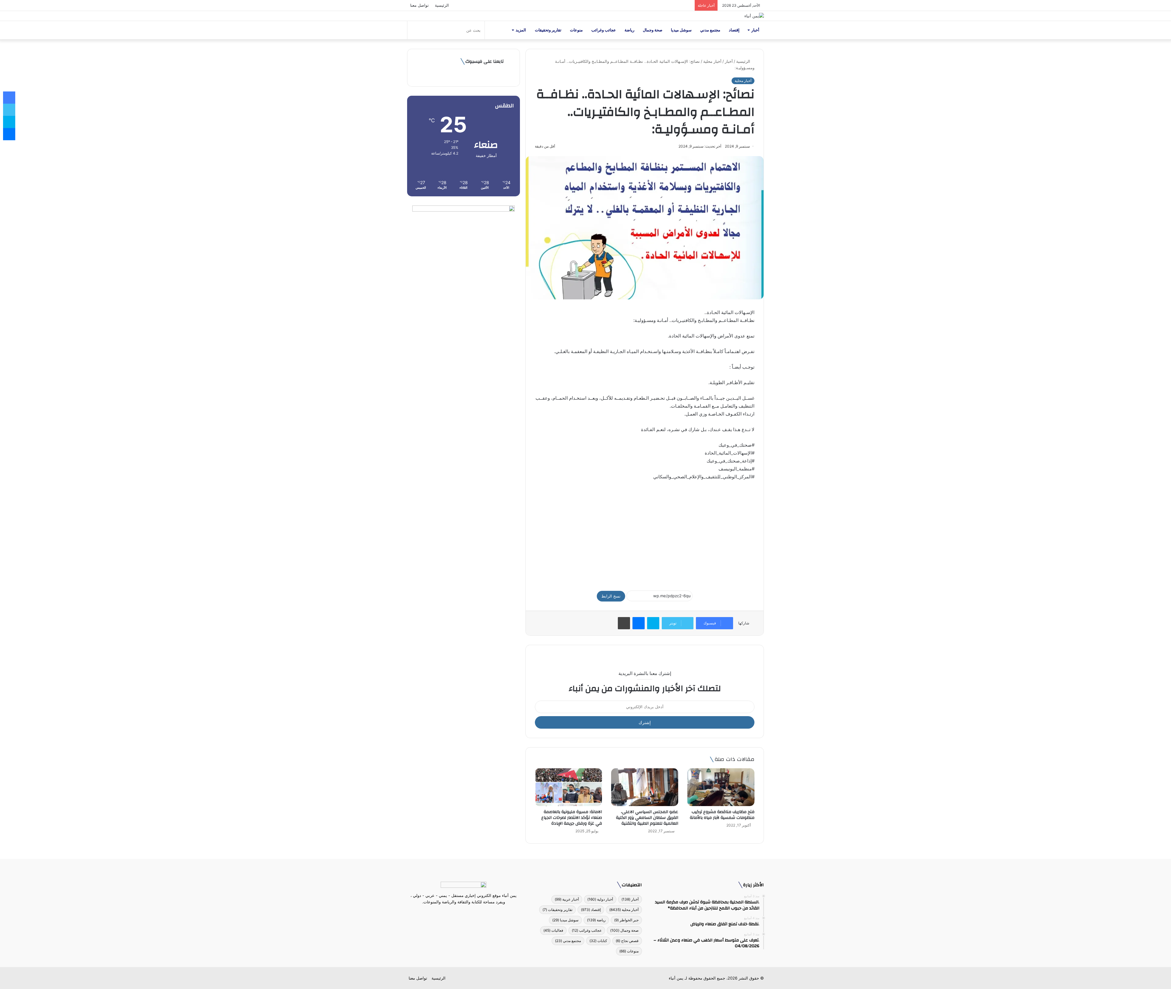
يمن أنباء (676, 978)
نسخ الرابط (611, 596)
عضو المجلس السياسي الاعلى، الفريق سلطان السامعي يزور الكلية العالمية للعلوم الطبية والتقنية (647, 817)
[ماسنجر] (638, 623)
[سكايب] (653, 623)
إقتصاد (734, 30)
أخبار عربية (567, 899)
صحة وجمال (652, 30)
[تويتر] (467, 913)
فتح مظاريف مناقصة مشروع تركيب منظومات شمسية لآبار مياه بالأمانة (722, 815)
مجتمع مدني (710, 30)
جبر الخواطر (626, 920)
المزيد (521, 30)
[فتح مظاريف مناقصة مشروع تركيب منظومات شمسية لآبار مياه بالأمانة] (720, 787)
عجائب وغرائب (603, 30)
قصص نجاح (627, 940)
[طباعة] (624, 623)
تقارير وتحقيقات (548, 30)
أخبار (755, 30)
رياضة (629, 30)
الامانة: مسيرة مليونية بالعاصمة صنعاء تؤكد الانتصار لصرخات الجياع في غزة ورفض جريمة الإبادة (571, 817)
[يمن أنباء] (754, 15)
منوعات (576, 30)
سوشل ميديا (681, 30)
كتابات (598, 940)
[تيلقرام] (460, 913)
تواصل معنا (419, 5)
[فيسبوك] (474, 913)
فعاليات (553, 930)
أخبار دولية (600, 899)
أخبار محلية (712, 61)
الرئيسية (442, 5)
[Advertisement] (644, 532)
